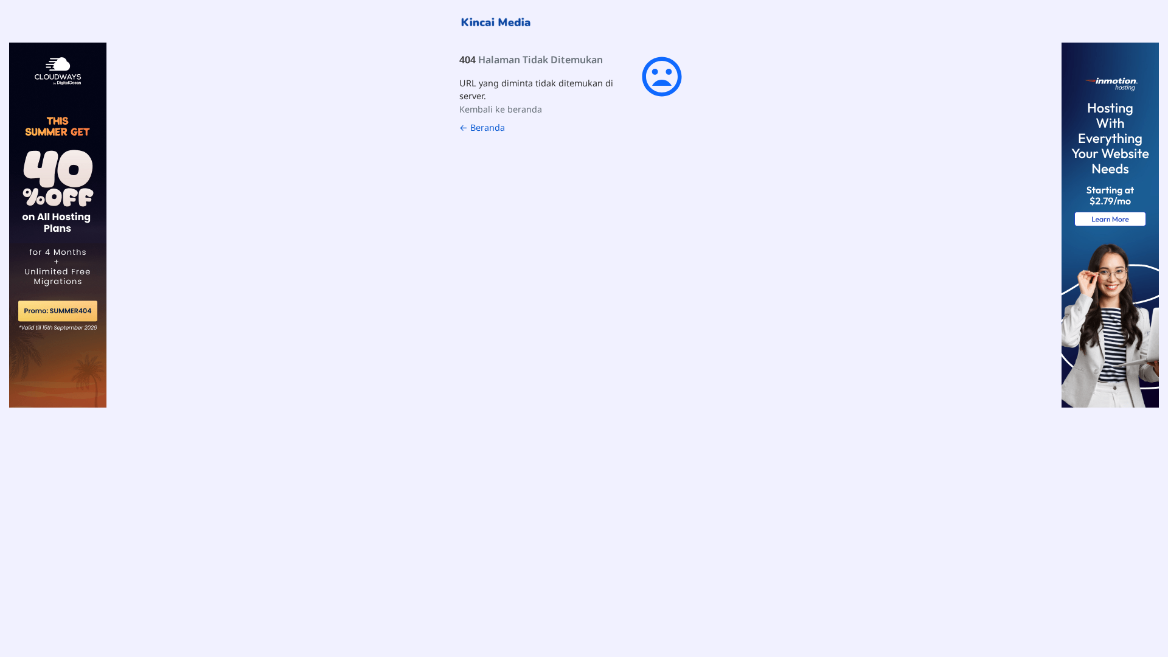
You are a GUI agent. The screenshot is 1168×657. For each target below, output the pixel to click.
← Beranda (482, 127)
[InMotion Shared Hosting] (1110, 224)
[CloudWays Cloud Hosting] (57, 224)
